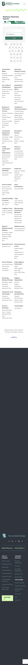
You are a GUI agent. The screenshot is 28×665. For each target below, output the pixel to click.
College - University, (19, 141)
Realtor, (10, 282)
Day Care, (16, 139)
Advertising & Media (6, 70)
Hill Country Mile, (18, 298)
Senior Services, (6, 157)
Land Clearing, (18, 75)
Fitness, (16, 250)
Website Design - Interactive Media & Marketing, (19, 119)
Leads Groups (5, 567)
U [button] (17, 57)
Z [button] (20, 61)
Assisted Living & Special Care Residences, (18, 176)
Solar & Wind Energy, (19, 272)
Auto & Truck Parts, (19, 101)
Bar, (8, 300)
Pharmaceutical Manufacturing (18, 221)
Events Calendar (19, 330)
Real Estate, (5, 282)
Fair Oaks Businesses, (19, 228)
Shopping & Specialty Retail (18, 293)
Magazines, (5, 77)
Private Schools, (18, 137)
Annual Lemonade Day (7, 584)
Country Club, (5, 318)
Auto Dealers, (17, 95)
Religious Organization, (17, 285)
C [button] (17, 44)
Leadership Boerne (6, 570)
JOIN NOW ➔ (7, 598)
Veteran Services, (6, 155)
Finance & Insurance (17, 147)
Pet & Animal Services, (7, 264)
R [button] (20, 54)
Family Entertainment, (7, 162)
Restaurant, (5, 296)
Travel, (3, 212)
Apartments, (5, 288)
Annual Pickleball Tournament (6, 580)
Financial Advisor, (18, 157)
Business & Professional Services (6, 109)
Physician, (16, 172)
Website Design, (18, 115)
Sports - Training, (6, 312)
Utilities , (16, 266)
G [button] (16, 47)
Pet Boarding (5, 270)
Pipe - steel (5, 204)
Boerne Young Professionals (5, 588)
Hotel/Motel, (10, 210)
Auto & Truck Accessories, (17, 98)
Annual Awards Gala (7, 573)
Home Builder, (5, 139)
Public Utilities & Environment (19, 263)
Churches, (16, 282)
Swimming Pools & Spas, (6, 315)
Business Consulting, (7, 121)
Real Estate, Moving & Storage (7, 279)
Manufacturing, (18, 214)
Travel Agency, (9, 212)
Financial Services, (19, 153)
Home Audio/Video (18, 188)
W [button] (11, 61)
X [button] (14, 61)
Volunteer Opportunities (18, 562)
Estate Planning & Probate (18, 203)
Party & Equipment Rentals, (19, 255)
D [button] (20, 44)
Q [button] (17, 54)
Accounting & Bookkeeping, (5, 124)
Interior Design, (6, 192)
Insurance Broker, (18, 151)
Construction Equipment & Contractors (6, 133)
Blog (16, 597)
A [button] (11, 44)
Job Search (17, 566)
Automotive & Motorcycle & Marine (18, 87)
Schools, (16, 135)
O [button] (11, 54)
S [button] (11, 57)
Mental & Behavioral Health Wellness (7, 228)
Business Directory (9, 330)
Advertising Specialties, (7, 75)
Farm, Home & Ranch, (19, 73)
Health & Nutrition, (18, 248)
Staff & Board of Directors (19, 590)
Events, (4, 89)
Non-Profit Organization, (5, 160)
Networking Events (6, 564)
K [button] (12, 51)
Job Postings (14, 332)
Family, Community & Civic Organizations (6, 149)
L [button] (15, 51)
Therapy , (10, 232)
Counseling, (5, 232)
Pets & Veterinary (7, 262)
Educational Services (17, 132)
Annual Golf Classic (6, 576)
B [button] (14, 44)
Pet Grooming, (5, 266)
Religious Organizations (18, 279)
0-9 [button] (6, 44)
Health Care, (17, 171)
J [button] (9, 51)
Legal (16, 198)
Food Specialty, (6, 298)
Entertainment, (5, 91)
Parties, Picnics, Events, (6, 94)
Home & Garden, (6, 186)
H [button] (19, 47)
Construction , (5, 137)
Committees (18, 594)
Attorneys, (20, 200)
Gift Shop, (16, 302)
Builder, (11, 137)
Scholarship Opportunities (18, 570)
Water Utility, (17, 270)
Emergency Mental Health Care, (6, 237)
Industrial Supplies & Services (7, 199)
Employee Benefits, (19, 113)
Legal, (15, 200)
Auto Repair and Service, (18, 92)
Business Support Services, (6, 118)
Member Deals (18, 577)
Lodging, (4, 210)
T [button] (14, 57)
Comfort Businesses (19, 230)
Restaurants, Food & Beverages (7, 293)
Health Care (17, 168)
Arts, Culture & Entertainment (6, 86)
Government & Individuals (6, 169)
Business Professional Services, (7, 114)
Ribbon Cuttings (6, 561)
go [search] (14, 38)
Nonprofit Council (7, 244)
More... (4, 81)
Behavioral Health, (6, 234)
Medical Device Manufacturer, (18, 217)
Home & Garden (7, 184)
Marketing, (4, 73)
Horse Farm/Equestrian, (18, 78)
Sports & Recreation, (7, 310)
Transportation (18, 306)
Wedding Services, (19, 252)
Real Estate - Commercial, (5, 285)
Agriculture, (17, 81)
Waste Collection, (18, 268)
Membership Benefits (20, 586)
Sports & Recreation (5, 307)
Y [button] (17, 61)
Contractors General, (7, 141)
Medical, (23, 171)
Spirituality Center (18, 288)
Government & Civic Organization (7, 173)
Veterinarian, (5, 268)
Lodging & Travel (7, 208)
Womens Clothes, (18, 300)
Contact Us (20, 332)
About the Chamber (20, 582)
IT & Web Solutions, (19, 111)
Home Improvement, (7, 188)
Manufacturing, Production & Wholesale (18, 210)
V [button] (20, 57)
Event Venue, (9, 89)
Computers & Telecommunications (20, 108)
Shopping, (16, 296)
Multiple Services (19, 226)
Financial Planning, (19, 155)
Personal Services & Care (19, 245)
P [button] (14, 54)
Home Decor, (5, 190)
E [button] (9, 47)
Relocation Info (18, 574)
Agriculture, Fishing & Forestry (19, 70)
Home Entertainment (18, 185)
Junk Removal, (5, 202)
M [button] (18, 51)
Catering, (4, 300)
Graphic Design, (6, 79)
